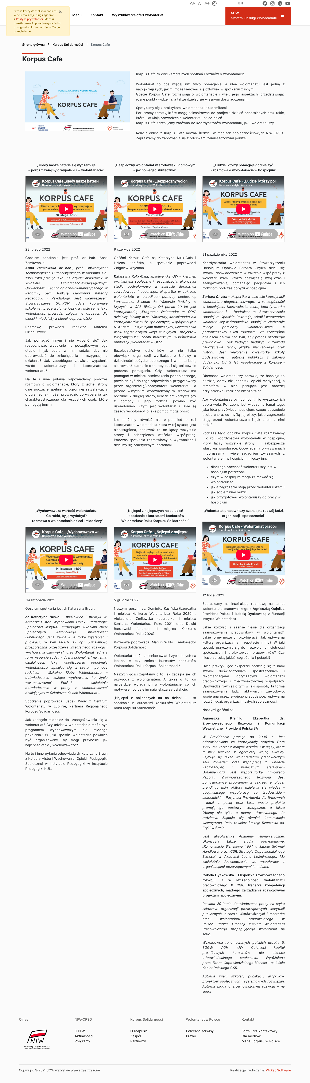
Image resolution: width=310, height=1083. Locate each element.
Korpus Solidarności (68, 45)
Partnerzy (138, 1041)
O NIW (80, 1031)
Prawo (191, 1036)
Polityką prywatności (29, 19)
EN (240, 3)
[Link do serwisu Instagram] (272, 3)
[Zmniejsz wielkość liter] (192, 3)
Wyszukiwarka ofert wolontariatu (139, 15)
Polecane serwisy (200, 1031)
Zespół (135, 1036)
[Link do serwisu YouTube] (287, 3)
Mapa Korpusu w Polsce (261, 1041)
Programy (82, 1041)
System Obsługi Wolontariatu (254, 15)
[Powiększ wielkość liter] (207, 3)
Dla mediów (251, 1036)
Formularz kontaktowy (260, 1031)
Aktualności (84, 1036)
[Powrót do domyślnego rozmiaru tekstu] (199, 3)
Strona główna (33, 45)
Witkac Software (278, 1070)
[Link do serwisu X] (280, 3)
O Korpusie (139, 1031)
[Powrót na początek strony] (303, 1076)
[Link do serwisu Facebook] (264, 3)
